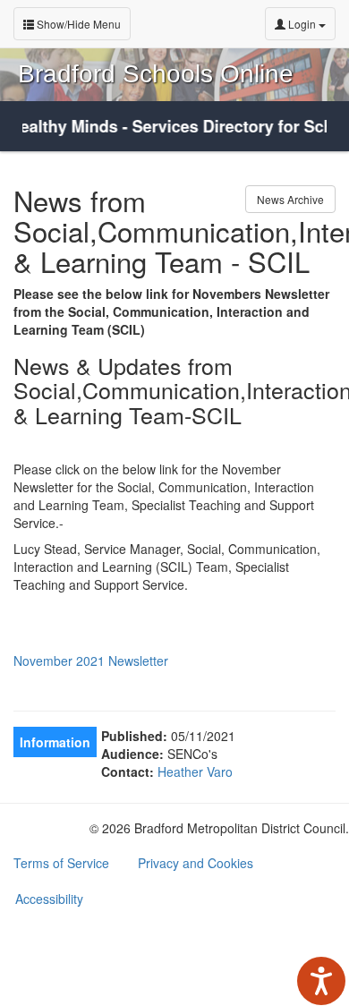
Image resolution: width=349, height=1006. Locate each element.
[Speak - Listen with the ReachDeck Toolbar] (321, 981)
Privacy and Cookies (195, 863)
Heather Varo (195, 771)
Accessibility (49, 899)
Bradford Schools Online (156, 74)
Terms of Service (61, 863)
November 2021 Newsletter (90, 660)
